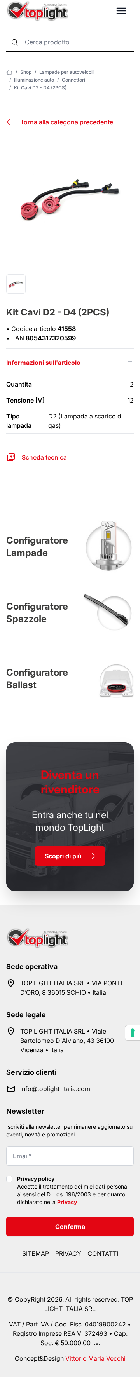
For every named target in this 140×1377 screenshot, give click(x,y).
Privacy (67, 1202)
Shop (26, 72)
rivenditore (70, 782)
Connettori (73, 80)
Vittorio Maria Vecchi (95, 1358)
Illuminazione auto (34, 80)
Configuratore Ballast (37, 678)
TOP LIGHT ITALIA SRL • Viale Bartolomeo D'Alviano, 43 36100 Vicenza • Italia (67, 1040)
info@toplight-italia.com (55, 1089)
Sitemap (35, 1253)
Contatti (103, 1253)
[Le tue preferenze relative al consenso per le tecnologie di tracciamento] (132, 1032)
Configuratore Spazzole (37, 612)
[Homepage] (9, 72)
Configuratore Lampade (37, 546)
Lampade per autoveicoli (66, 72)
